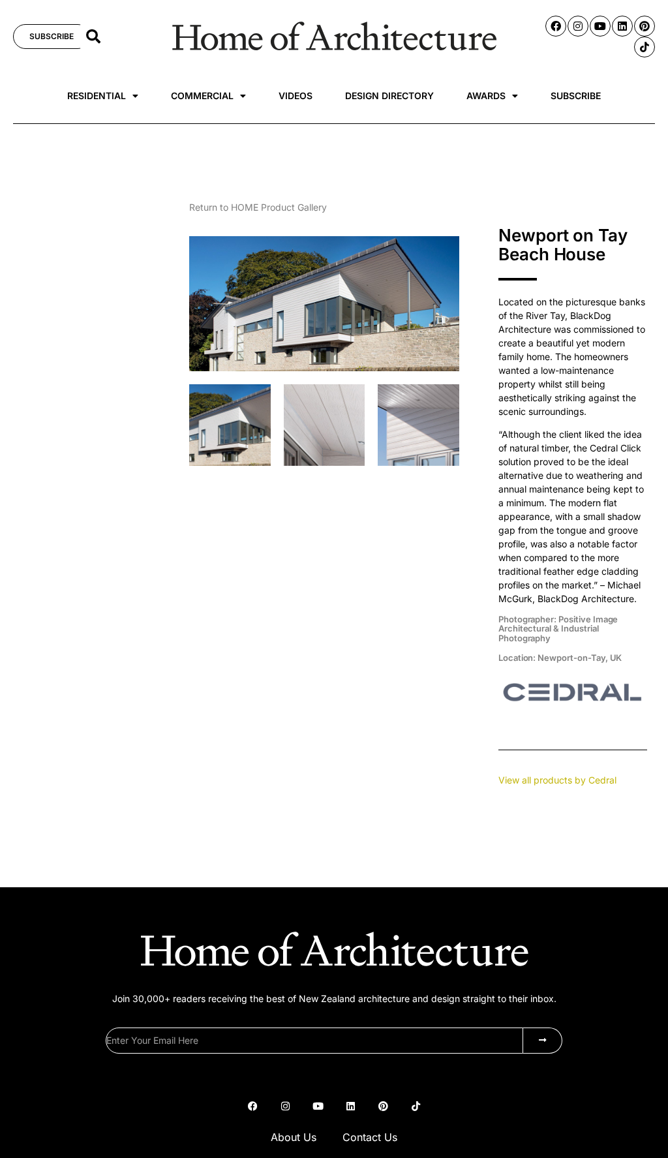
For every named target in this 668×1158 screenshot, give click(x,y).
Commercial (202, 95)
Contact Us (369, 1137)
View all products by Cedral (557, 779)
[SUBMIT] (542, 1041)
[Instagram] (578, 26)
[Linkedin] (622, 26)
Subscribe (576, 95)
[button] (93, 36)
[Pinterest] (644, 26)
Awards (486, 95)
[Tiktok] (644, 47)
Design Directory (389, 95)
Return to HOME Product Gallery (258, 207)
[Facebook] (555, 26)
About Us (293, 1137)
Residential (96, 95)
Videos (295, 95)
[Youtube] (600, 26)
